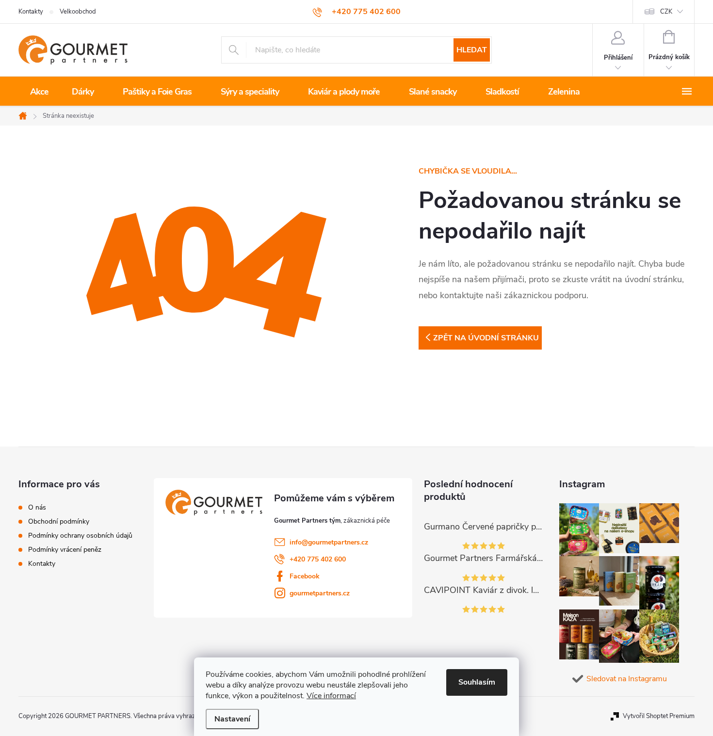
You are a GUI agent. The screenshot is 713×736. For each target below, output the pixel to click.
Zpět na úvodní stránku (486, 338)
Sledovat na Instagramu (626, 678)
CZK (666, 11)
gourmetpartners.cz (320, 593)
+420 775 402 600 (318, 559)
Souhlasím (476, 682)
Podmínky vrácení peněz (64, 550)
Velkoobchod (78, 11)
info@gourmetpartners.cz (329, 542)
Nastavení (232, 719)
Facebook (305, 576)
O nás (37, 508)
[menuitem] (39, 92)
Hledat (471, 50)
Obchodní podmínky (58, 522)
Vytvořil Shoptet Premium (659, 716)
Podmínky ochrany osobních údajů (80, 536)
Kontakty (30, 11)
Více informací (331, 695)
